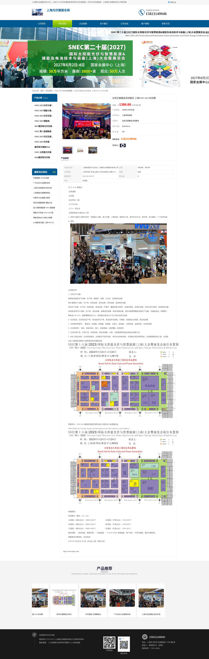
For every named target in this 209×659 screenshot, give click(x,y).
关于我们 (104, 24)
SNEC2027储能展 (41, 121)
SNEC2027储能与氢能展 (44, 111)
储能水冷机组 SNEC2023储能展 (44, 213)
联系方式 (166, 24)
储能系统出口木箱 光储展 (42, 218)
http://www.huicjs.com (71, 551)
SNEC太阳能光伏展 (42, 152)
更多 (54, 172)
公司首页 (42, 24)
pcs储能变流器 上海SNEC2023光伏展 (44, 222)
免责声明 (60, 643)
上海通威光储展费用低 (41, 193)
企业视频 (83, 24)
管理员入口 (68, 643)
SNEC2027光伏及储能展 (63, 91)
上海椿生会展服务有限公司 (64, 639)
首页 (42, 91)
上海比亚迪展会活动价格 (42, 188)
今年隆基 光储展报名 (46, 614)
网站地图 (76, 643)
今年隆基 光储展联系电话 (132, 614)
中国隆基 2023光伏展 (41, 178)
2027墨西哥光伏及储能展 (45, 126)
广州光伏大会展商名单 (41, 183)
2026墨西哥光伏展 (42, 157)
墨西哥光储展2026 (42, 147)
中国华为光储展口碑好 (41, 198)
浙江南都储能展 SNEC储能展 (44, 208)
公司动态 (124, 24)
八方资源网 (52, 643)
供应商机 (62, 24)
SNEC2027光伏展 (41, 142)
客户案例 (145, 24)
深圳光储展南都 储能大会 (42, 203)
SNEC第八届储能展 (42, 131)
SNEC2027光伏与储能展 (44, 105)
